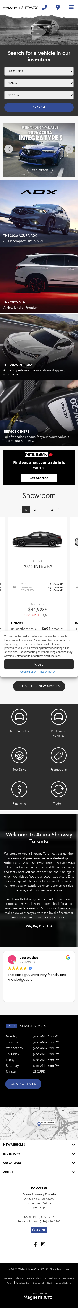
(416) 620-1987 (43, 1217)
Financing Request (19, 793)
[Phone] (44, 7)
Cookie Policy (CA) (42, 1283)
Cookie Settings (64, 1283)
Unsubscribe (22, 1283)
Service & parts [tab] (33, 1026)
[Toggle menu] (70, 7)
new (16, 858)
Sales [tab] (11, 1026)
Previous (8, 149)
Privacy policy (47, 671)
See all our (39, 686)
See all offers (58, 760)
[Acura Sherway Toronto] (20, 7)
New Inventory (19, 723)
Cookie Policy (28, 671)
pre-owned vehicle (39, 858)
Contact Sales (23, 1084)
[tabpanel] (37, 597)
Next (69, 149)
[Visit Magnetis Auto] (39, 1297)
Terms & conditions (13, 1278)
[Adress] (58, 7)
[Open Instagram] (43, 1244)
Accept (39, 664)
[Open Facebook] (34, 1244)
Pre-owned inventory (58, 723)
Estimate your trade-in (58, 793)
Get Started (39, 478)
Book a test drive (19, 760)
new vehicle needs (25, 908)
